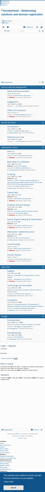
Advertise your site (15, 137)
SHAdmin (12, 97)
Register (12, 345)
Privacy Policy (4, 450)
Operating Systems (21, 304)
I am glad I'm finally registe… (22, 131)
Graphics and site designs (18, 205)
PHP (17, 180)
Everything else (14, 332)
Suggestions (12, 101)
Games (18, 324)
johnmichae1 (12, 188)
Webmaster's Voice (9, 147)
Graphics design (20, 211)
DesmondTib (21, 141)
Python (23, 180)
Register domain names (7, 456)
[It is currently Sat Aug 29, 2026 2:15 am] (39, 82)
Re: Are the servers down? (21, 238)
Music (30, 324)
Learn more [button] (9, 481)
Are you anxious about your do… (23, 259)
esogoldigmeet (13, 328)
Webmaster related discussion (20, 231)
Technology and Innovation (19, 285)
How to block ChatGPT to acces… (24, 225)
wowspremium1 (13, 132)
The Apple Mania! (29, 275)
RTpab (20, 106)
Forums (8, 27)
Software (17, 306)
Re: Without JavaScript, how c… (23, 168)
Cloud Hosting (13, 244)
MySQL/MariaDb (32, 180)
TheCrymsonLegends (20, 166)
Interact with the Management (13, 87)
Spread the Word (8, 122)
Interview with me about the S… (23, 95)
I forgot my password (7, 358)
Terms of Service (5, 452)
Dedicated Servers (5, 469)
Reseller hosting (4, 465)
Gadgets (11, 271)
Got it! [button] (13, 488)
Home (1, 443)
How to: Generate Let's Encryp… (23, 155)
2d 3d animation (18, 337)
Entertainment (13, 320)
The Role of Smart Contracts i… (23, 293)
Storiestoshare (13, 240)
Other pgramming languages (25, 184)
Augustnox (12, 310)
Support (6, 23)
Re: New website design (21, 213)
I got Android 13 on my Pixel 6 (22, 279)
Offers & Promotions (16, 110)
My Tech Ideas (35, 290)
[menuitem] (28, 27)
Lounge (4, 316)
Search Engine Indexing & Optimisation (24, 219)
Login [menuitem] (37, 27)
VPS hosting (3, 467)
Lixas (15, 178)
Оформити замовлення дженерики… (25, 308)
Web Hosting (8, 21)
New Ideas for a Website (18, 162)
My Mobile (19, 275)
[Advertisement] (22, 56)
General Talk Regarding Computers (33, 306)
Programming (33, 304)
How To (10, 151)
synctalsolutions (13, 170)
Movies (24, 324)
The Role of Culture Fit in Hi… (22, 186)
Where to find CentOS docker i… (23, 248)
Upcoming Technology (22, 290)
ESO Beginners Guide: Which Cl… (24, 326)
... (2, 31)
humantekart (12, 339)
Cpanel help (12, 192)
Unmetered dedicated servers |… (23, 114)
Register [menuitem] (42, 27)
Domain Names (14, 254)
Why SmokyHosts (5, 445)
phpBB (16, 433)
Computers (12, 300)
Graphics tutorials (33, 211)
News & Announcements (18, 91)
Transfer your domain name (8, 458)
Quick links (4, 27)
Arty (18, 436)
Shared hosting (4, 463)
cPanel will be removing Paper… (23, 198)
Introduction (12, 126)
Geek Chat (5, 267)
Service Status (4, 449)
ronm (7, 379)
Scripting (11, 174)
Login (8, 31)
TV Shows (38, 324)
